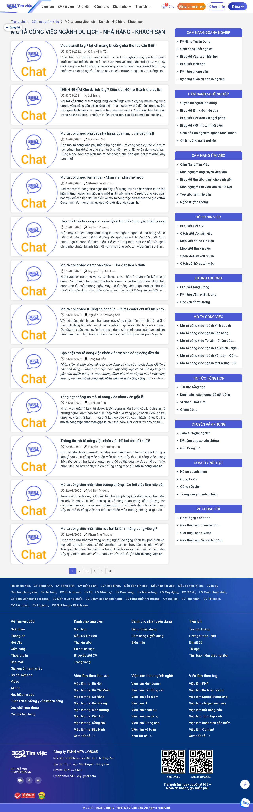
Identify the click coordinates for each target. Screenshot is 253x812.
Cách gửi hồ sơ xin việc (197, 263)
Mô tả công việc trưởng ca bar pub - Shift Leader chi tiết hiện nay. (112, 309)
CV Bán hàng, (124, 592)
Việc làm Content (201, 729)
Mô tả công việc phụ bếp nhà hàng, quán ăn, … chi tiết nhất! (107, 133)
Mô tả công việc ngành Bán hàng (204, 333)
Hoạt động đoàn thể (195, 518)
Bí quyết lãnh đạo (193, 64)
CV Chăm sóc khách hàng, (104, 599)
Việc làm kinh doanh (145, 683)
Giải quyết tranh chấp (26, 668)
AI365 (15, 688)
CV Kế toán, (49, 592)
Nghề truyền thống (194, 202)
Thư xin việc (83, 642)
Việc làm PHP (198, 683)
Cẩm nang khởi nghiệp (196, 49)
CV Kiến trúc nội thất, (67, 599)
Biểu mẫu (138, 642)
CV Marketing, (147, 592)
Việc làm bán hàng (144, 716)
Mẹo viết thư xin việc (195, 248)
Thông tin (18, 636)
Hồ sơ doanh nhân (193, 471)
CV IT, (88, 592)
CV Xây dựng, (169, 592)
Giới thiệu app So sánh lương (201, 540)
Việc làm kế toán (143, 729)
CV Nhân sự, (103, 592)
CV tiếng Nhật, (110, 586)
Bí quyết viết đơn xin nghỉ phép (202, 118)
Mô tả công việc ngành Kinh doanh (205, 325)
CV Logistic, (40, 605)
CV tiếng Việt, (65, 586)
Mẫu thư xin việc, (163, 586)
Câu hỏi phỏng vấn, (24, 592)
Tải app (194, 649)
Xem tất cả (82, 736)
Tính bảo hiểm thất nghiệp (208, 655)
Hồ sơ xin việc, (21, 586)
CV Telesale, (212, 599)
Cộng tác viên (190, 486)
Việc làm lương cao (145, 723)
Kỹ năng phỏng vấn (194, 71)
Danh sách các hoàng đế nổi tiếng (205, 394)
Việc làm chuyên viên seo (207, 703)
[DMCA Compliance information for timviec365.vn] (41, 796)
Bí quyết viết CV (191, 226)
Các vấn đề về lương (195, 302)
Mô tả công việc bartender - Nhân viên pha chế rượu (101, 177)
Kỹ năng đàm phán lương (198, 294)
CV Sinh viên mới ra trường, (30, 599)
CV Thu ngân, (190, 599)
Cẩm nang (101, 7)
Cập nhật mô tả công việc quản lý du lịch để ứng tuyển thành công (112, 221)
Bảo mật (17, 662)
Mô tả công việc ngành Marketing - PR (208, 363)
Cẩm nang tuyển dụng (147, 636)
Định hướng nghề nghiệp (198, 140)
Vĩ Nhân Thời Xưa (192, 402)
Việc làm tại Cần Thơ (89, 716)
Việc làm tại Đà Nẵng (89, 696)
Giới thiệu (18, 629)
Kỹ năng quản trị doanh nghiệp (202, 79)
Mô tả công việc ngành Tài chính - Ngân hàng (207, 348)
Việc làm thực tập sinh (205, 716)
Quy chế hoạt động (25, 707)
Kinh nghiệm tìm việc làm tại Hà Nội (206, 187)
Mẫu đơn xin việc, (136, 586)
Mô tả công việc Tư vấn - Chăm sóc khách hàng (204, 340)
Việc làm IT (139, 703)
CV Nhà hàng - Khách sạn (70, 605)
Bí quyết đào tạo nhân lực (199, 56)
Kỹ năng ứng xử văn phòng (199, 440)
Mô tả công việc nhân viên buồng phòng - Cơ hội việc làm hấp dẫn (112, 485)
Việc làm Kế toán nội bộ (206, 690)
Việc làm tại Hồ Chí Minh (92, 690)
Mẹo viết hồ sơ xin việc (197, 241)
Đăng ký (238, 6)
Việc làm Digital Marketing (208, 696)
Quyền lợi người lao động (198, 103)
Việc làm (48, 7)
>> (110, 571)
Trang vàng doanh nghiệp (198, 494)
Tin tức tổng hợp (192, 387)
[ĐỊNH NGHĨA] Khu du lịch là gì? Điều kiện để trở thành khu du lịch (111, 89)
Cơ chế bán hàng (23, 714)
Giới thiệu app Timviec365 (199, 525)
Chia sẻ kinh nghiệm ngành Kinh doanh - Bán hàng (207, 133)
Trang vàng (82, 662)
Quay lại (13, 27)
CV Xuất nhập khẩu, (213, 592)
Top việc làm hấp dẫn (195, 194)
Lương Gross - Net (202, 636)
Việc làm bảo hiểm (144, 696)
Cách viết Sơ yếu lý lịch (197, 256)
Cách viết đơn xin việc (196, 233)
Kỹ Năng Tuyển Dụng (195, 41)
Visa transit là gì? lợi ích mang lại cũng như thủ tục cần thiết (107, 46)
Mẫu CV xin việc (85, 636)
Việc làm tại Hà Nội (88, 683)
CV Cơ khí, (189, 592)
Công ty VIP (188, 479)
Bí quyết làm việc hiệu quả (199, 110)
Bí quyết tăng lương (194, 287)
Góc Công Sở (190, 448)
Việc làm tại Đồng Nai (90, 723)
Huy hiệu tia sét (22, 694)
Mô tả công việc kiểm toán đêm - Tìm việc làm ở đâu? (103, 265)
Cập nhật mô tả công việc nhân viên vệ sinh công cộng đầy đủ (109, 353)
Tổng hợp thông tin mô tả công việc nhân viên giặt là (102, 397)
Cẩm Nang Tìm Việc (194, 164)
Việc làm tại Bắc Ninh (89, 729)
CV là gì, (212, 586)
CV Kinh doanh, (70, 592)
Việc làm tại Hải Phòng (90, 703)
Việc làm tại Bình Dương (91, 710)
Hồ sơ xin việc (84, 649)
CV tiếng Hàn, (87, 586)
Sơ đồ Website (21, 675)
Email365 (196, 642)
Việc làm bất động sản (147, 690)
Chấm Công (188, 409)
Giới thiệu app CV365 (195, 533)
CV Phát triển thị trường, (143, 599)
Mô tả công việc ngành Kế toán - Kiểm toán (206, 355)
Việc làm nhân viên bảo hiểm (209, 723)
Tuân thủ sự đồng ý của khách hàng (37, 701)
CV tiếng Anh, (43, 586)
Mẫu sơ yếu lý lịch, (191, 586)
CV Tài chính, (20, 605)
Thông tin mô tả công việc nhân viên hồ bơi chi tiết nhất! (105, 441)
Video (15, 681)
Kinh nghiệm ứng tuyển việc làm (203, 172)
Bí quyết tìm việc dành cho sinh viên (206, 179)
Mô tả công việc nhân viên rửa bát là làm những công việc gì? (108, 528)
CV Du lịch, (170, 599)
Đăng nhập (217, 6)
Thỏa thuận (19, 655)
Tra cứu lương (199, 629)
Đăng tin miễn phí (191, 6)
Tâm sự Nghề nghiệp (195, 433)
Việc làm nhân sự (143, 710)
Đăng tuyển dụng (144, 629)
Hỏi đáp (16, 642)
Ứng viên (84, 7)
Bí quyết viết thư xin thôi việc (201, 125)
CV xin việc (66, 7)
